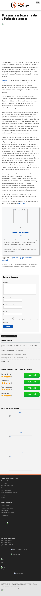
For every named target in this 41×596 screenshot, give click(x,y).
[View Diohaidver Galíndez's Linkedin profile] (20, 227)
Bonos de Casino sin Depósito (9, 492)
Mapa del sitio (4, 510)
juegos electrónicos (26, 258)
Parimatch (5, 80)
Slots (2, 488)
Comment (6, 282)
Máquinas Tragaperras (7, 508)
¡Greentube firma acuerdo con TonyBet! (12, 350)
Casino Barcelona (6, 387)
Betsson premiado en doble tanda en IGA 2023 (14, 357)
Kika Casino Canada (6, 546)
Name (7, 297)
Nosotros (3, 514)
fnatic (17, 258)
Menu (37, 2)
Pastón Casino (5, 393)
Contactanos (4, 515)
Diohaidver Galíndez (20, 232)
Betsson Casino (6, 374)
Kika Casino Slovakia (6, 540)
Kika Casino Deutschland (7, 544)
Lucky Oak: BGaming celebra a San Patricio (13, 354)
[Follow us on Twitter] (3, 591)
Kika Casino (22, 203)
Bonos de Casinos (6, 490)
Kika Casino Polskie (6, 542)
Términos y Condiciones (7, 512)
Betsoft (20, 432)
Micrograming (20, 453)
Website (5, 311)
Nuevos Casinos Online (7, 485)
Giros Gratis (4, 483)
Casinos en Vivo (5, 505)
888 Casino (5, 380)
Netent (20, 412)
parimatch (5, 260)
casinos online (9, 266)
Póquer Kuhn (5, 361)
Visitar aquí (32, 375)
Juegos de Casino (19, 266)
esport (13, 258)
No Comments (31, 266)
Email (12, 304)
